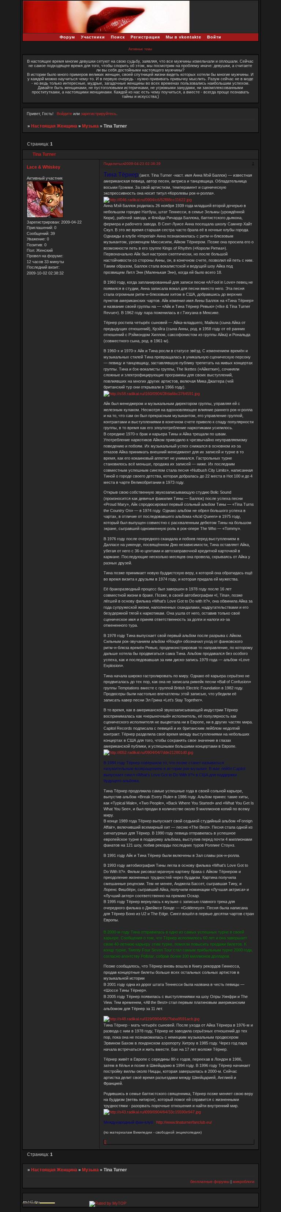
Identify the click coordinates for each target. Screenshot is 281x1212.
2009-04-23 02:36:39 (142, 164)
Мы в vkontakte (183, 37)
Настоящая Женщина (54, 126)
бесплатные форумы (209, 1181)
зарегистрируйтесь (98, 113)
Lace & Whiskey (43, 167)
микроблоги (243, 1181)
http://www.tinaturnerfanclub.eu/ (184, 1122)
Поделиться (114, 164)
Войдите (64, 113)
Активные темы (140, 49)
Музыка (90, 126)
